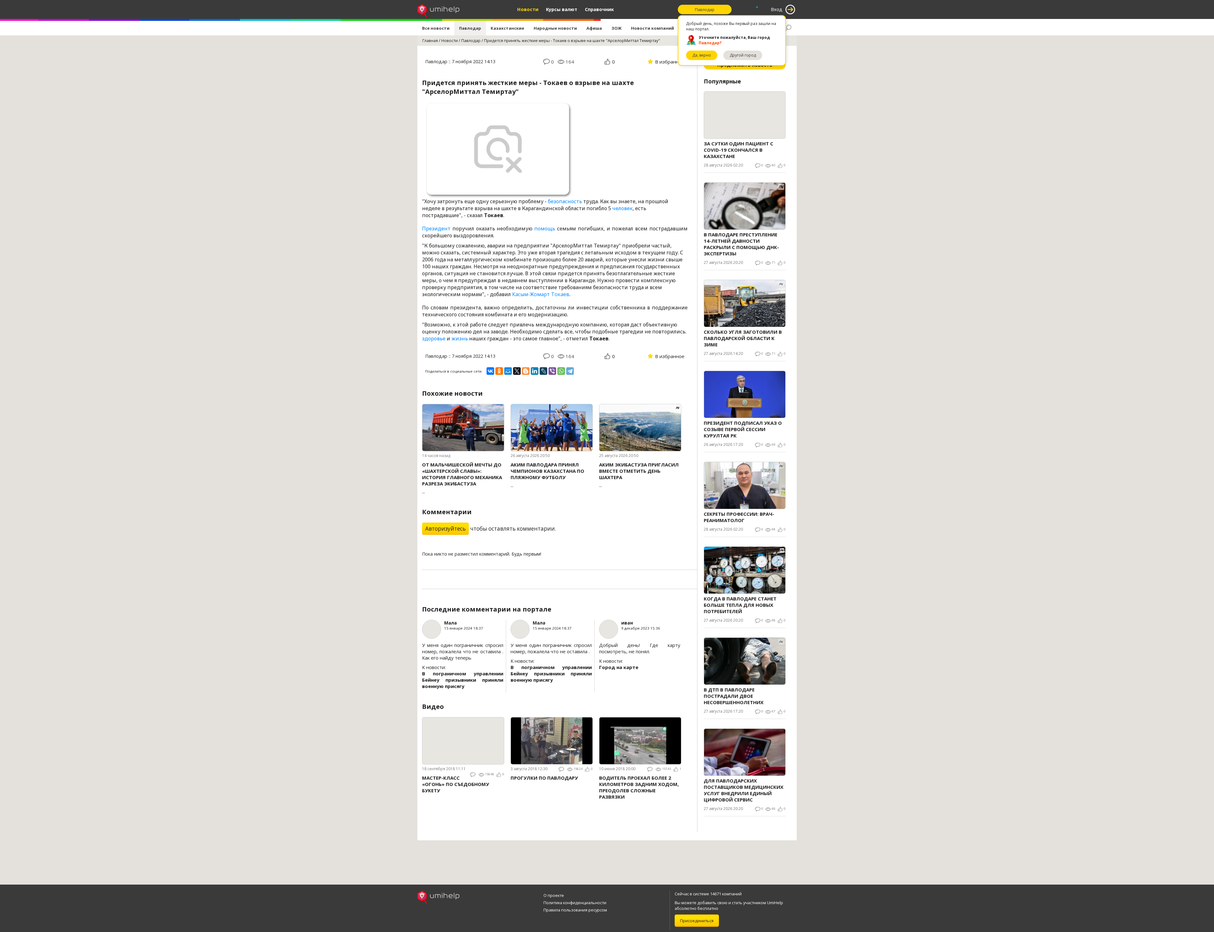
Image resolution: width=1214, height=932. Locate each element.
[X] (517, 371)
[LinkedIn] (534, 371)
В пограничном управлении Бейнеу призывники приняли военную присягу (462, 679)
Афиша (594, 28)
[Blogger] (526, 371)
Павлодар (470, 28)
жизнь (459, 338)
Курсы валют (561, 9)
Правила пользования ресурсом (575, 910)
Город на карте (618, 667)
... (462, 478)
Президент (436, 228)
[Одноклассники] (499, 371)
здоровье (433, 338)
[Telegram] (570, 371)
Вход (776, 9)
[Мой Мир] (508, 371)
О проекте (553, 895)
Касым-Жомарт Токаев (540, 294)
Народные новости (555, 28)
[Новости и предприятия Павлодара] (438, 9)
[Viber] (552, 371)
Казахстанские (507, 28)
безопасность (565, 201)
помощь (544, 228)
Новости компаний (652, 28)
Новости (527, 9)
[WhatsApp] (561, 371)
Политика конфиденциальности (574, 902)
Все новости (436, 28)
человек (622, 208)
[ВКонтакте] (490, 371)
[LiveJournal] (543, 371)
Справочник (599, 9)
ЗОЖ (616, 28)
